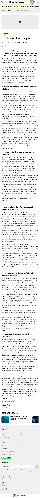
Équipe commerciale (7, 481)
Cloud (10, 6)
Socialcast (31, 76)
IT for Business (6, 483)
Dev (2, 440)
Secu (22, 6)
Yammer (9, 69)
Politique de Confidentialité (9, 477)
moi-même (27, 353)
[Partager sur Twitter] (6, 46)
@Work (22, 437)
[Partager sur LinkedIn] (2, 46)
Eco (21, 440)
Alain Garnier (5, 353)
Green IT (16, 6)
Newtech (3, 442)
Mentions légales (6, 479)
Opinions (9, 10)
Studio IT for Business (7, 451)
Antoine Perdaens (16, 353)
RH (21, 442)
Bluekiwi (4, 78)
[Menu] (2, 2)
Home (3, 10)
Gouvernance (29, 6)
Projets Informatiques (7, 454)
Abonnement (5, 485)
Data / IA (4, 6)
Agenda (3, 445)
